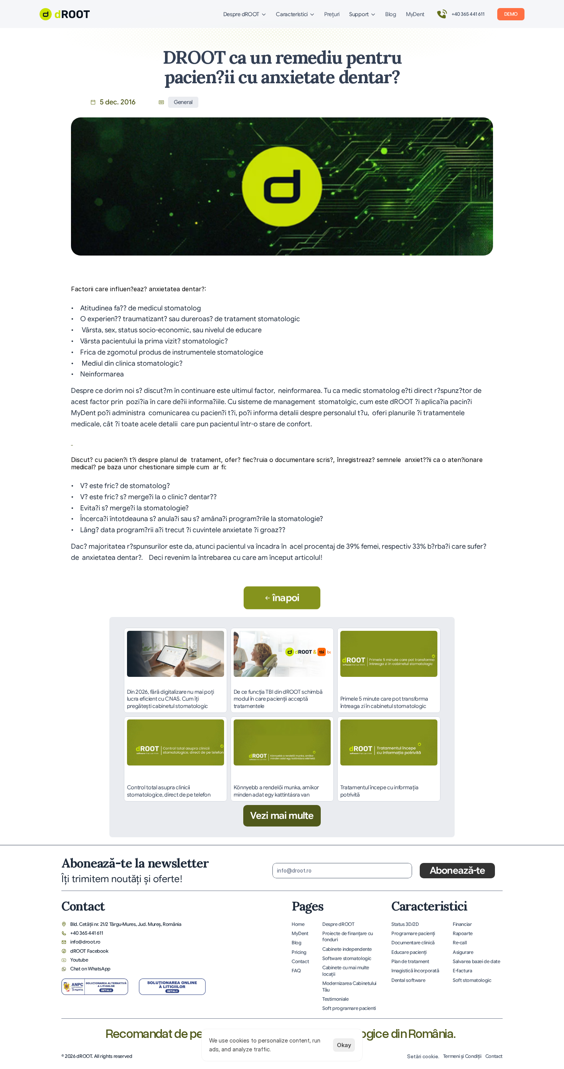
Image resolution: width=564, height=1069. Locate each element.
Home (298, 924)
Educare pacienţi (409, 952)
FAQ (296, 971)
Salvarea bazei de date (476, 961)
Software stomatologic (346, 958)
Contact (300, 961)
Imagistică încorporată (415, 971)
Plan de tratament (410, 961)
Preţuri (332, 14)
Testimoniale (335, 999)
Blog (390, 14)
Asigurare (463, 952)
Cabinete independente (347, 949)
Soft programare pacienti (349, 1008)
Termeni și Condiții (462, 1056)
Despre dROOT (338, 924)
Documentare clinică (413, 943)
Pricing (299, 952)
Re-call (460, 943)
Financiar (462, 924)
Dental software (408, 980)
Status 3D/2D (405, 924)
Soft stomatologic (472, 980)
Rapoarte (463, 933)
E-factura (462, 971)
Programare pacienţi (413, 933)
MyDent (415, 14)
